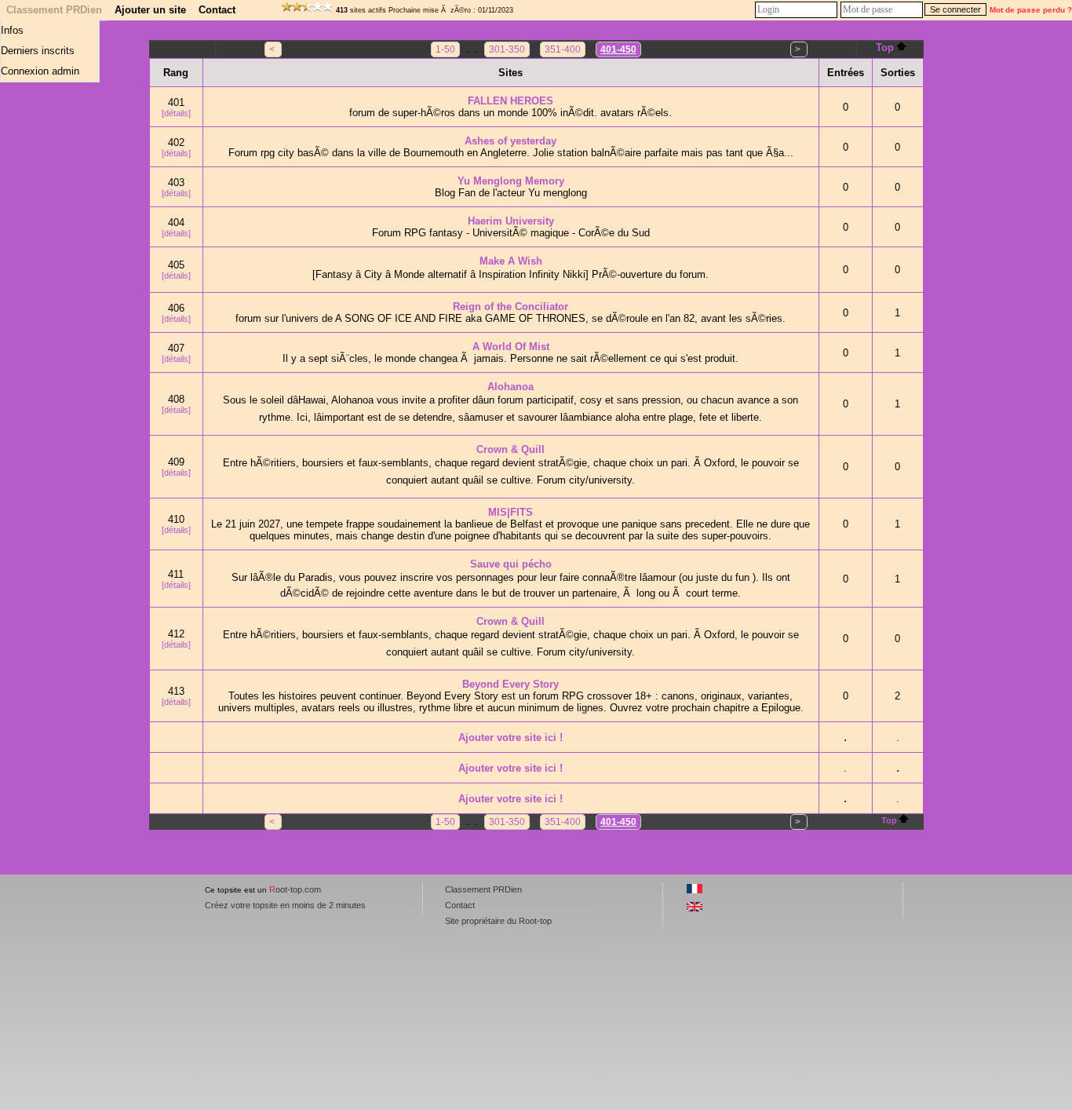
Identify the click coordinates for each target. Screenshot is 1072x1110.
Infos (12, 30)
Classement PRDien (54, 10)
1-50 (445, 49)
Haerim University (511, 221)
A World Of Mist (510, 346)
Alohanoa (510, 387)
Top (885, 47)
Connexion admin (40, 71)
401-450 (618, 49)
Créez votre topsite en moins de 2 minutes (285, 905)
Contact (217, 10)
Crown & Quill (510, 449)
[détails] (176, 113)
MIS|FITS (510, 512)
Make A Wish (510, 261)
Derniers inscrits (38, 51)
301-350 (507, 49)
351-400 (563, 49)
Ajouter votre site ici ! (510, 737)
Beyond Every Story (510, 684)
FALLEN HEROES (510, 101)
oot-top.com (295, 889)
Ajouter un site (150, 10)
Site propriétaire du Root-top (498, 921)
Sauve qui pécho (511, 564)
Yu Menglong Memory (511, 181)
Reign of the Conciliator (510, 306)
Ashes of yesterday (510, 141)
